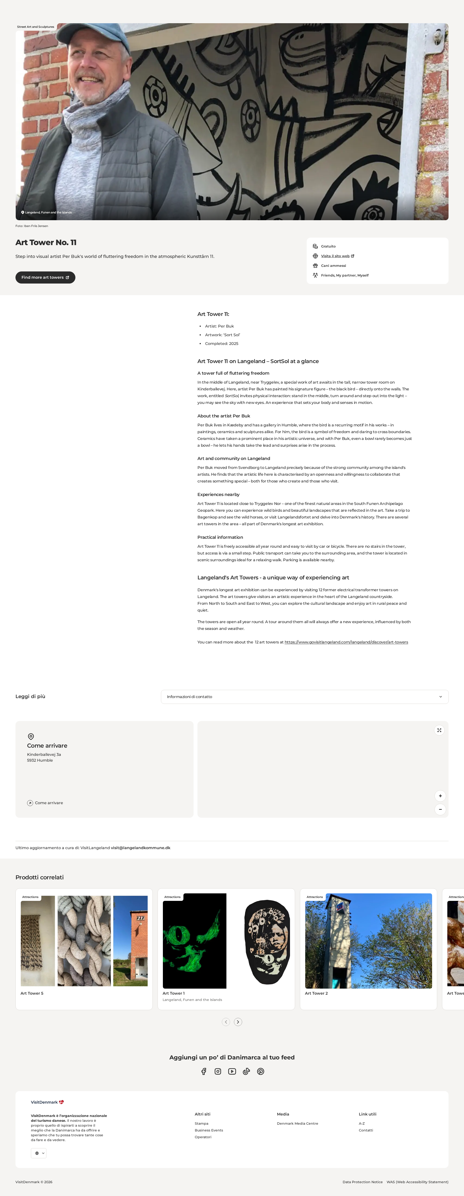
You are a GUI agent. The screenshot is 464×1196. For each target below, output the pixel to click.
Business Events (209, 1130)
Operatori (203, 1137)
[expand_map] (439, 730)
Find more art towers (43, 277)
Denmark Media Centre (297, 1123)
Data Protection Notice (363, 1182)
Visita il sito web (335, 256)
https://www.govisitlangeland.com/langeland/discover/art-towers (346, 642)
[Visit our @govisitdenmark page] (246, 1071)
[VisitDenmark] (47, 1102)
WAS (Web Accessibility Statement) (418, 1182)
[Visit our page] (218, 1071)
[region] (323, 769)
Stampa (201, 1123)
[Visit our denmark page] (203, 1071)
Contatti (366, 1130)
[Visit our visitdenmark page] (232, 1071)
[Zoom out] (440, 809)
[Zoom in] (440, 796)
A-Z (362, 1123)
